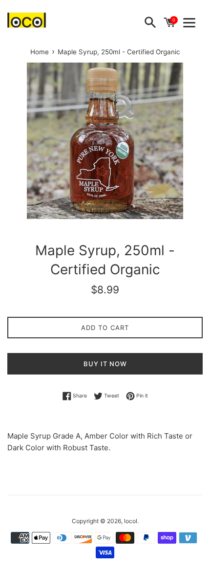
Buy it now (105, 364)
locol (130, 521)
